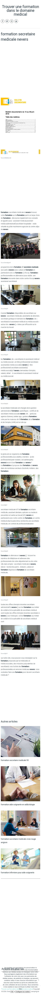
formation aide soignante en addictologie (18, 804)
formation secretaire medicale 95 (15, 760)
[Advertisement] (20, 74)
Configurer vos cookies (23, 992)
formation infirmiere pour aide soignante (17, 872)
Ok (12, 992)
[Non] (38, 980)
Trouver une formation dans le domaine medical (20, 10)
